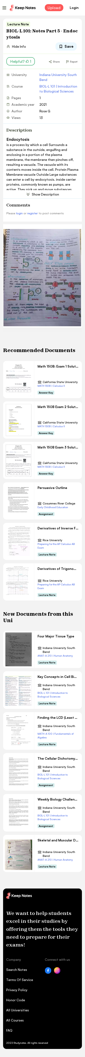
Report (73, 61)
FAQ (9, 1030)
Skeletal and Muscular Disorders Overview (58, 840)
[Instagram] (57, 972)
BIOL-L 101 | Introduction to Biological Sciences (58, 88)
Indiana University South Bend (58, 77)
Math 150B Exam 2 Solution (58, 407)
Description (19, 130)
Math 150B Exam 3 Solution (58, 447)
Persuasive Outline (52, 488)
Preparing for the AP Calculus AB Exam (56, 545)
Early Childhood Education (53, 507)
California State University (60, 382)
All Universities (17, 1010)
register (32, 213)
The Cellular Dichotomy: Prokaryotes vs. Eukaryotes (58, 758)
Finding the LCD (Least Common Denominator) (58, 717)
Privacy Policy (16, 990)
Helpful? (20, 61)
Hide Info (19, 46)
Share (56, 61)
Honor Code (15, 1000)
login (19, 213)
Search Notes (16, 970)
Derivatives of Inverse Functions (58, 528)
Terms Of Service (19, 980)
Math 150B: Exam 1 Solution (58, 366)
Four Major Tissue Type (56, 636)
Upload (54, 7)
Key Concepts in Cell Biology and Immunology (58, 677)
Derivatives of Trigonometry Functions (58, 569)
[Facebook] (48, 972)
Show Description (45, 194)
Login (74, 8)
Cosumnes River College (59, 503)
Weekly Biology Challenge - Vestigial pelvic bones (58, 799)
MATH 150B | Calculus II (51, 385)
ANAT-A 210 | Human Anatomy (55, 655)
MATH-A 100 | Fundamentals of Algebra (56, 735)
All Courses (15, 1020)
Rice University (52, 540)
